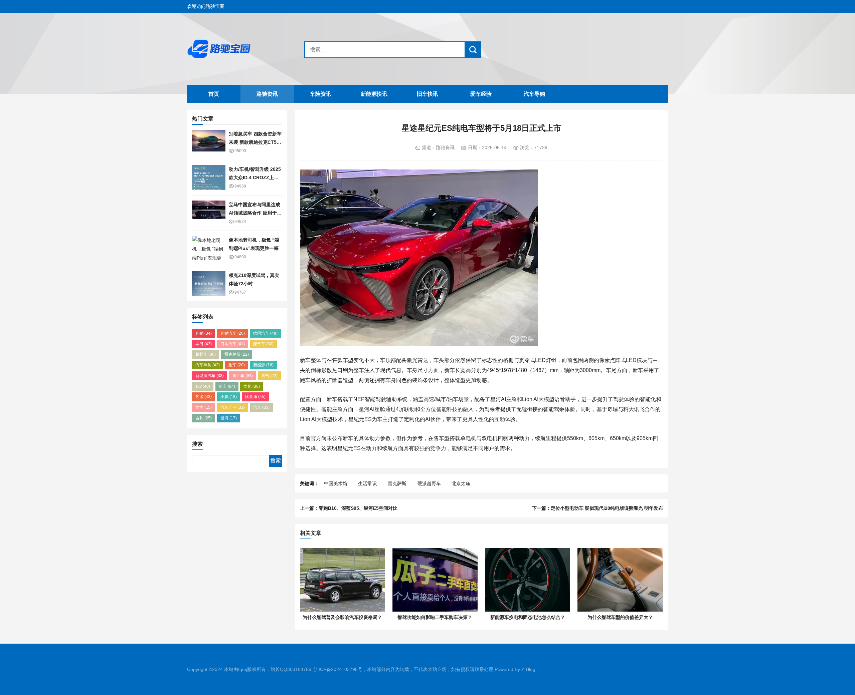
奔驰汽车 (232, 333)
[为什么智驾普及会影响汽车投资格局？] (342, 580)
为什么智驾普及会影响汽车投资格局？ (342, 617)
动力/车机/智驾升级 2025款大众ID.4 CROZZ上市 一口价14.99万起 (255, 177)
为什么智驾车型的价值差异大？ (620, 617)
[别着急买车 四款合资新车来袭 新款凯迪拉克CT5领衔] (208, 142)
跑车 (236, 365)
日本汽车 (232, 344)
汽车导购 (534, 94)
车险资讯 (320, 94)
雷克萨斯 (236, 354)
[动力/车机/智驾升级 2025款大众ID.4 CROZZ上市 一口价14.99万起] (208, 177)
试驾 (269, 375)
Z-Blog (528, 669)
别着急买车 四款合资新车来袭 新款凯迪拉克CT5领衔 (255, 142)
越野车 (205, 354)
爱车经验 (481, 94)
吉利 (203, 418)
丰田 (203, 344)
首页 (213, 94)
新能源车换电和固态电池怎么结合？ (527, 617)
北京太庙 (461, 483)
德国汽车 (265, 333)
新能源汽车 (209, 375)
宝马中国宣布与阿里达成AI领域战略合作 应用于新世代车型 (255, 213)
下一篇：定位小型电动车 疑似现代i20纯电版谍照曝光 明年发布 (597, 508)
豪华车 (263, 344)
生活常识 (367, 483)
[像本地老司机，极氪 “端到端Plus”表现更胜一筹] (208, 248)
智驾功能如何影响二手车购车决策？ (434, 617)
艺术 (203, 396)
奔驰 (203, 333)
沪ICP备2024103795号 (338, 669)
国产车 (242, 375)
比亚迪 (255, 396)
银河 (228, 418)
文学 (203, 407)
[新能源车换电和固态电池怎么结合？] (527, 580)
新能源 (263, 365)
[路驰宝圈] (229, 48)
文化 (251, 386)
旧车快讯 (427, 94)
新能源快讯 (374, 94)
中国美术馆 (335, 483)
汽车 (261, 407)
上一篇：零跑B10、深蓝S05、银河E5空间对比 (348, 508)
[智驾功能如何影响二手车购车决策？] (435, 580)
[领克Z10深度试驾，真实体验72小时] (208, 283)
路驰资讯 (267, 94)
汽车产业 (232, 407)
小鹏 (228, 396)
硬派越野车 (429, 483)
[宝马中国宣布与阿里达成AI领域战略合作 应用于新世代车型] (208, 213)
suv (202, 386)
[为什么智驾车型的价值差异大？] (620, 580)
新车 (227, 386)
